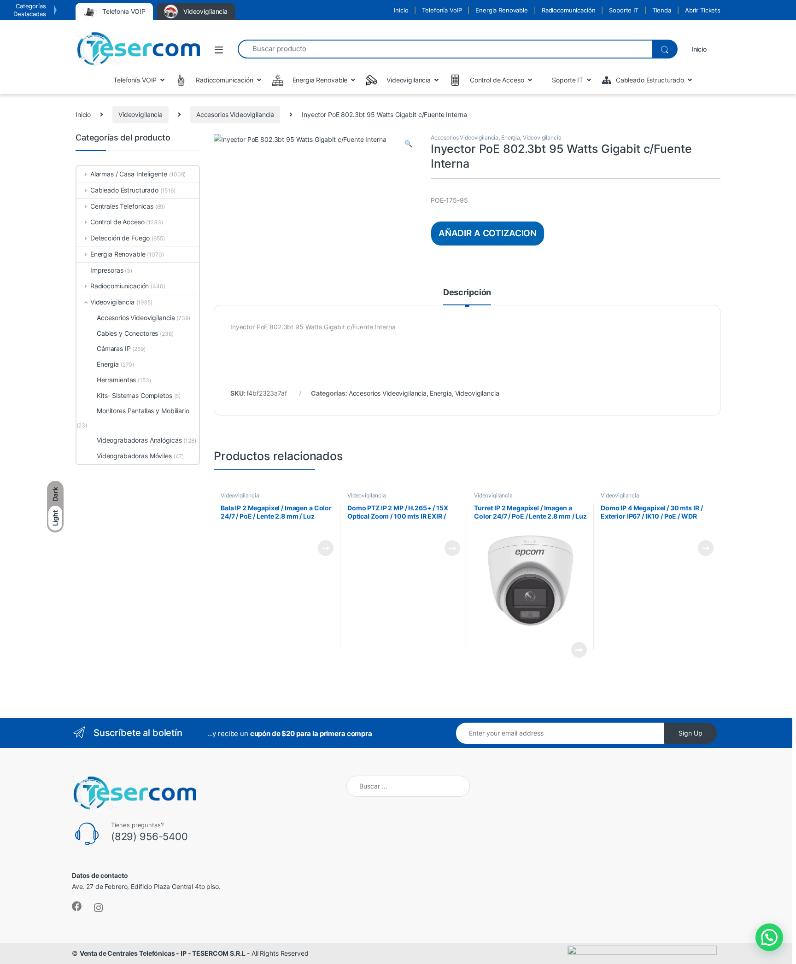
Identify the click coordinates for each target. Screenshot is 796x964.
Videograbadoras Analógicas (139, 440)
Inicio (401, 10)
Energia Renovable (501, 10)
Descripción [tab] (467, 292)
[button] (408, 143)
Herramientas (116, 380)
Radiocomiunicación (119, 286)
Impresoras (106, 270)
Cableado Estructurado (124, 190)
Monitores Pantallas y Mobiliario (143, 411)
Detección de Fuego (120, 238)
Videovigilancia (140, 114)
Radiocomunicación (569, 10)
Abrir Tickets (702, 10)
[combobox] (445, 49)
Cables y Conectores (127, 333)
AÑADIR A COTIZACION (488, 233)
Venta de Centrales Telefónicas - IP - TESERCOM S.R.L (163, 953)
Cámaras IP (114, 348)
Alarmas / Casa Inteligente (128, 174)
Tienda (661, 10)
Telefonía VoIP (442, 10)
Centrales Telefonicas (121, 206)
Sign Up (690, 733)
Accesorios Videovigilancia (235, 114)
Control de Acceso (117, 222)
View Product (322, 548)
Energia (510, 137)
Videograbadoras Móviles (134, 456)
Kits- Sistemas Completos (134, 395)
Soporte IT (623, 10)
